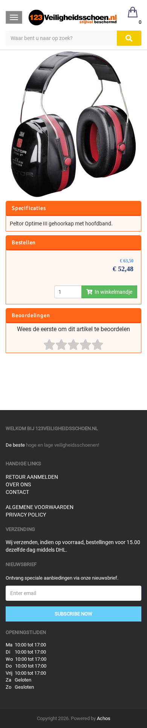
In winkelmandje (112, 292)
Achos (103, 718)
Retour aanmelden (32, 477)
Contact (17, 492)
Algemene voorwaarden (40, 507)
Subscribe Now (73, 614)
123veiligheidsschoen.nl (66, 428)
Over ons (18, 484)
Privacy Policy (26, 515)
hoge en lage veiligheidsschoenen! (62, 445)
